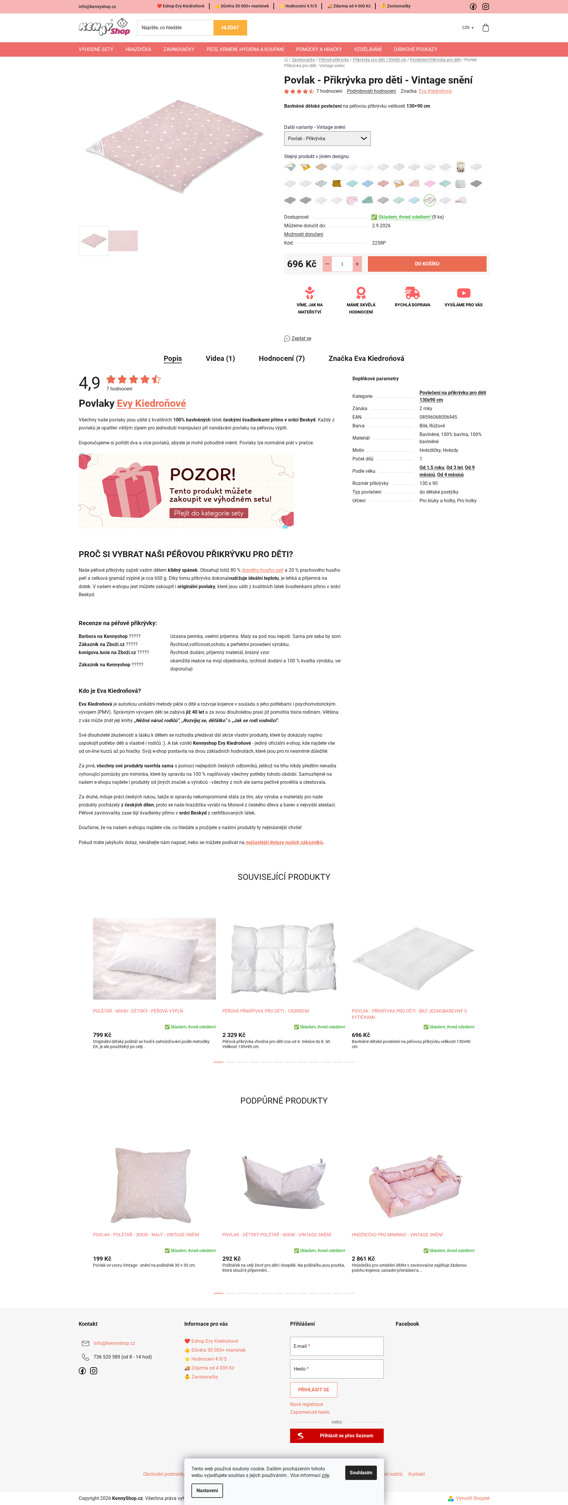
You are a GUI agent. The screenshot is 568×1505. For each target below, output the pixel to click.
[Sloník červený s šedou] (321, 200)
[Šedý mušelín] (461, 183)
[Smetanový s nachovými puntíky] (337, 200)
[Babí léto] (306, 167)
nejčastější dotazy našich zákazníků (283, 842)
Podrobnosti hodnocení (371, 91)
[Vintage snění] (430, 200)
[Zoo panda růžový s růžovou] (461, 200)
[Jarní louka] (306, 183)
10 (338, 1293)
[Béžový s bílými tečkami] (321, 167)
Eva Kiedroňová (435, 91)
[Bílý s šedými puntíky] (430, 167)
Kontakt (416, 1474)
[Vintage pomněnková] (414, 200)
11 (350, 1293)
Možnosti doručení (303, 234)
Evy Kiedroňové (151, 403)
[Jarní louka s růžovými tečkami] (290, 183)
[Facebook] (473, 6)
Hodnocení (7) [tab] (282, 358)
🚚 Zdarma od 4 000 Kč (349, 6)
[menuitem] (96, 49)
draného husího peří (263, 570)
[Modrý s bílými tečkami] (368, 183)
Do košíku (427, 264)
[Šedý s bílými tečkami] (306, 200)
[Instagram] (486, 6)
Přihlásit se (313, 1390)
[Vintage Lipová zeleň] (399, 200)
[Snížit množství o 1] (327, 264)
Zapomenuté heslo (309, 1412)
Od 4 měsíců (450, 475)
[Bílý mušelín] (368, 167)
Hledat (230, 27)
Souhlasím (361, 1472)
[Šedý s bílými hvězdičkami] (476, 183)
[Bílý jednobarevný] (352, 167)
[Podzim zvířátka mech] (290, 167)
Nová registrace (306, 1404)
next (485, 986)
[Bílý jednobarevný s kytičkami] (337, 167)
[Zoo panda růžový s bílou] (445, 200)
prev (83, 986)
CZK (466, 27)
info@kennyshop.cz (97, 6)
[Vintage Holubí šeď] (383, 200)
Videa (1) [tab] (220, 358)
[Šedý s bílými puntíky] (290, 200)
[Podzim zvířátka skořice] (399, 183)
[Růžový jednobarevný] (414, 183)
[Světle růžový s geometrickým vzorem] (352, 200)
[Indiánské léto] (461, 167)
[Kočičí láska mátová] (321, 183)
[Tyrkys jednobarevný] (368, 200)
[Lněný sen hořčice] (337, 183)
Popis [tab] (173, 358)
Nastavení (207, 1490)
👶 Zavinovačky (396, 6)
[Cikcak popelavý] (445, 167)
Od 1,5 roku (432, 467)
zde (325, 1475)
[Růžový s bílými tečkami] (430, 183)
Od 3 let (454, 467)
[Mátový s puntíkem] (352, 183)
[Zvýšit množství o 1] (357, 264)
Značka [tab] (366, 358)
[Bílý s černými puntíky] (399, 167)
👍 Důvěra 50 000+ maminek (242, 6)
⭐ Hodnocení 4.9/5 (298, 6)
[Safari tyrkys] (445, 183)
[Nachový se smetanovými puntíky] (383, 183)
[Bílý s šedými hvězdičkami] (414, 167)
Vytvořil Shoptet (473, 1498)
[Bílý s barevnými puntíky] (383, 167)
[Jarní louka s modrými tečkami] (476, 167)
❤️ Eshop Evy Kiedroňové (181, 6)
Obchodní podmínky (164, 1474)
